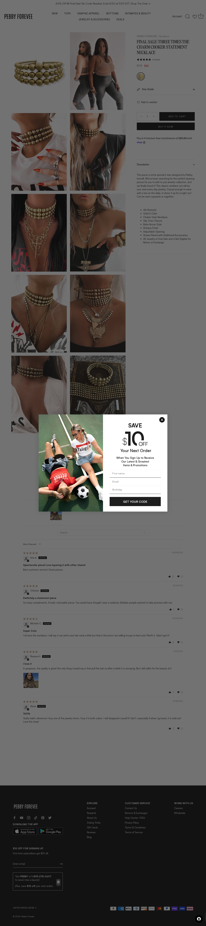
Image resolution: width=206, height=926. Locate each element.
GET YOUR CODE (135, 501)
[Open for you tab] (199, 919)
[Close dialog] (162, 420)
